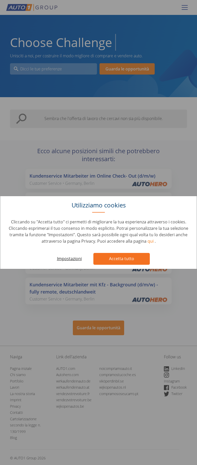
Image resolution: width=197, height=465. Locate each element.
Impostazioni (69, 258)
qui (151, 241)
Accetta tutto (121, 258)
